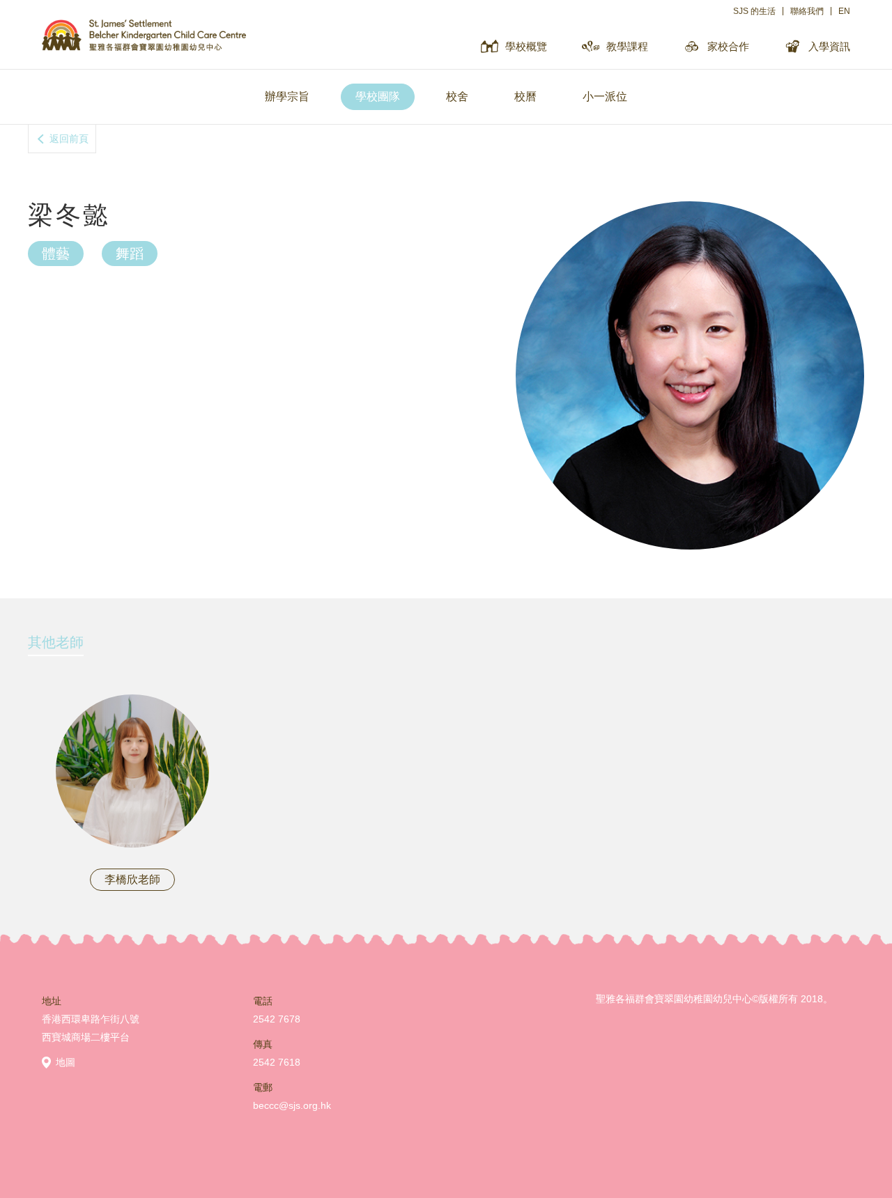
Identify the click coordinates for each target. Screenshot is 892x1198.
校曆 (525, 96)
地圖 (65, 1062)
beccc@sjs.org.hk (292, 1105)
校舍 (457, 96)
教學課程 (627, 46)
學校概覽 (526, 46)
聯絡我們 (807, 11)
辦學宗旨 (287, 96)
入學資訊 (829, 46)
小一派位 (605, 96)
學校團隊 (377, 96)
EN (844, 11)
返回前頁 (69, 138)
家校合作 (728, 46)
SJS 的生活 (754, 11)
